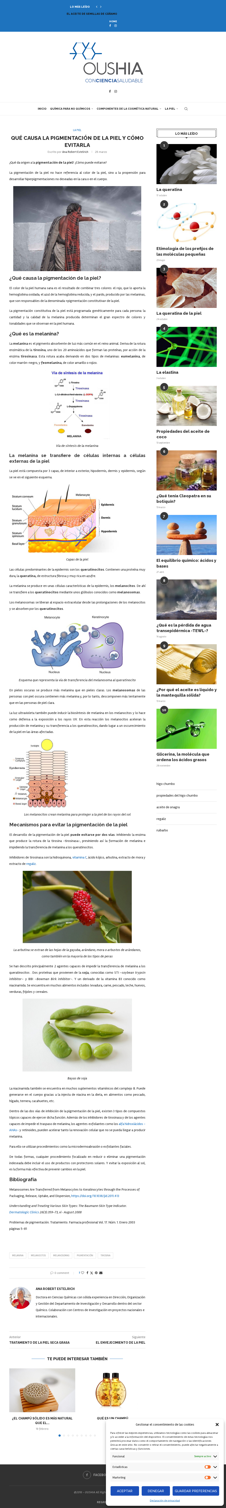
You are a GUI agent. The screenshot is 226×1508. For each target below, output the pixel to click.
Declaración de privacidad (165, 1500)
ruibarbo (162, 830)
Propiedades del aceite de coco (183, 434)
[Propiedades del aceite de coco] (186, 406)
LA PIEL (170, 108)
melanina (17, 1255)
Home (113, 21)
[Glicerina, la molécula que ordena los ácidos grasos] (186, 729)
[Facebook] (110, 26)
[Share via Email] (100, 1273)
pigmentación (85, 1255)
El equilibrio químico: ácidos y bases (186, 563)
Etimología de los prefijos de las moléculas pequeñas (185, 251)
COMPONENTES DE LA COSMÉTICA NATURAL (127, 108)
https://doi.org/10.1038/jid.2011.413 (95, 1196)
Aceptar (124, 1491)
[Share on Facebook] (87, 1273)
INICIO (42, 108)
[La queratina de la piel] (186, 288)
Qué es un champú (112, 1418)
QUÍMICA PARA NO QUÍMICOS (70, 108)
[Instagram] (115, 26)
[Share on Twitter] (91, 1273)
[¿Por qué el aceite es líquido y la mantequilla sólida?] (186, 664)
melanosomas (61, 1255)
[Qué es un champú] (113, 1390)
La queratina (169, 189)
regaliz (31, 864)
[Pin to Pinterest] (96, 1273)
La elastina (167, 372)
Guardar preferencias (196, 1491)
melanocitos (38, 1255)
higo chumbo (165, 784)
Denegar (156, 1491)
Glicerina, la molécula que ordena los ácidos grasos (182, 757)
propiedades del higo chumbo (177, 795)
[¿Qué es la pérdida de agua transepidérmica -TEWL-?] (186, 599)
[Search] (186, 108)
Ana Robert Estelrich (75, 152)
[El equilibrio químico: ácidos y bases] (186, 535)
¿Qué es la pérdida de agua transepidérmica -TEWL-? (183, 628)
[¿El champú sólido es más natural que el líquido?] (42, 1390)
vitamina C (79, 857)
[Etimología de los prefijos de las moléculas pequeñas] (186, 223)
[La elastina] (186, 347)
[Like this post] (82, 1273)
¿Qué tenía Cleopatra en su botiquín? (183, 499)
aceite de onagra (168, 807)
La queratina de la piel (179, 313)
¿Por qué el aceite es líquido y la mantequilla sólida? (186, 692)
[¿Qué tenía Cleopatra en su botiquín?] (186, 470)
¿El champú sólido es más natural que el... (100, 13)
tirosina (105, 1255)
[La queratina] (186, 164)
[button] (217, 1424)
